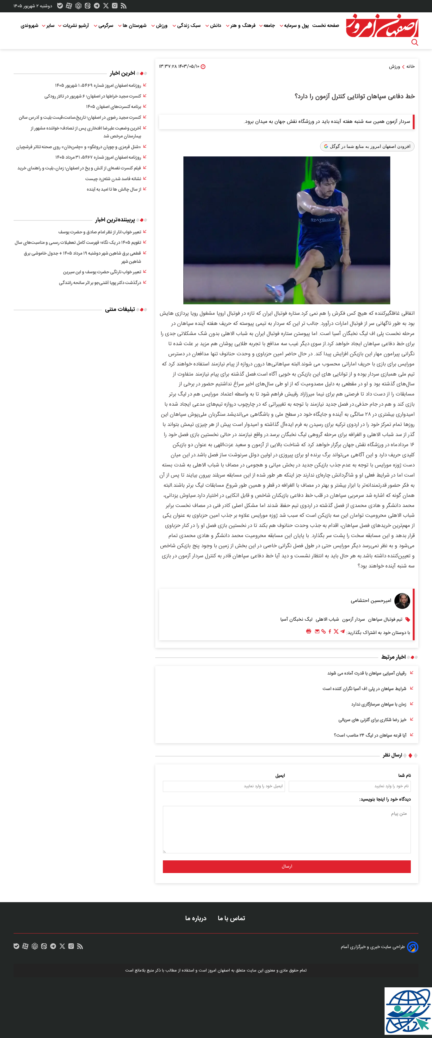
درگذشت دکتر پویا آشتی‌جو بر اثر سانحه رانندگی (100, 283)
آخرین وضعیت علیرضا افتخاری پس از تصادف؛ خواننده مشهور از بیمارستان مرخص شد (86, 133)
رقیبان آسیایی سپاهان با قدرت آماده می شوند (366, 673)
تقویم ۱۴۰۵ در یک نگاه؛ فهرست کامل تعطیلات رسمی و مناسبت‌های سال (78, 243)
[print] (308, 631)
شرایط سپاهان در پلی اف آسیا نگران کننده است (364, 689)
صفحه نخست (325, 26)
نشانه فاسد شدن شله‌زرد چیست (113, 179)
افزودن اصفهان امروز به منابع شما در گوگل (370, 146)
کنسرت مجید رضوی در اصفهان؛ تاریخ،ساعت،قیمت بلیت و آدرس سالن (80, 118)
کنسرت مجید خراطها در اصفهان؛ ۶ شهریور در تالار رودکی (92, 96)
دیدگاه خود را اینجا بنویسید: (385, 799)
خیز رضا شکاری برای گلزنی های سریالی (372, 720)
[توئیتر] (106, 7)
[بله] (60, 7)
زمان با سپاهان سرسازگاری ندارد (378, 704)
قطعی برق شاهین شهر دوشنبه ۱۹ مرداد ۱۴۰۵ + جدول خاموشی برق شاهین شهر (82, 258)
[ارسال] (317, 633)
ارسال (287, 866)
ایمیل (280, 776)
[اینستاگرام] (115, 7)
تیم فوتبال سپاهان (385, 619)
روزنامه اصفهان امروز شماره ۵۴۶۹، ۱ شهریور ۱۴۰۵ (98, 86)
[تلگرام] (96, 7)
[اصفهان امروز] (382, 26)
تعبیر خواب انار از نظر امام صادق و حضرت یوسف (99, 232)
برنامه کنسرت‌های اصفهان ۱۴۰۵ (113, 107)
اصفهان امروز (219, 970)
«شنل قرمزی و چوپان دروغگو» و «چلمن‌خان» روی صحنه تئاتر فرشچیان (78, 147)
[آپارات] (69, 7)
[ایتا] (87, 7)
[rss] (124, 7)
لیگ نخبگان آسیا (296, 619)
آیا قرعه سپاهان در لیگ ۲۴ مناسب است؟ (370, 735)
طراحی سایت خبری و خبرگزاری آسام (373, 947)
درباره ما (196, 918)
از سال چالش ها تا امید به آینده (114, 189)
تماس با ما (232, 918)
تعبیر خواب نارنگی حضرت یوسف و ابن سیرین (102, 272)
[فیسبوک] (329, 633)
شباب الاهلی (327, 619)
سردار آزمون (353, 619)
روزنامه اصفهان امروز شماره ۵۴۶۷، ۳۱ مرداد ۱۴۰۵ (98, 157)
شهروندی (29, 26)
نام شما (404, 776)
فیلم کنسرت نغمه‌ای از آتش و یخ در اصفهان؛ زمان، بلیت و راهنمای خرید (79, 168)
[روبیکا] (78, 7)
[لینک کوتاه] (323, 633)
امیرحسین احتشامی (371, 601)
